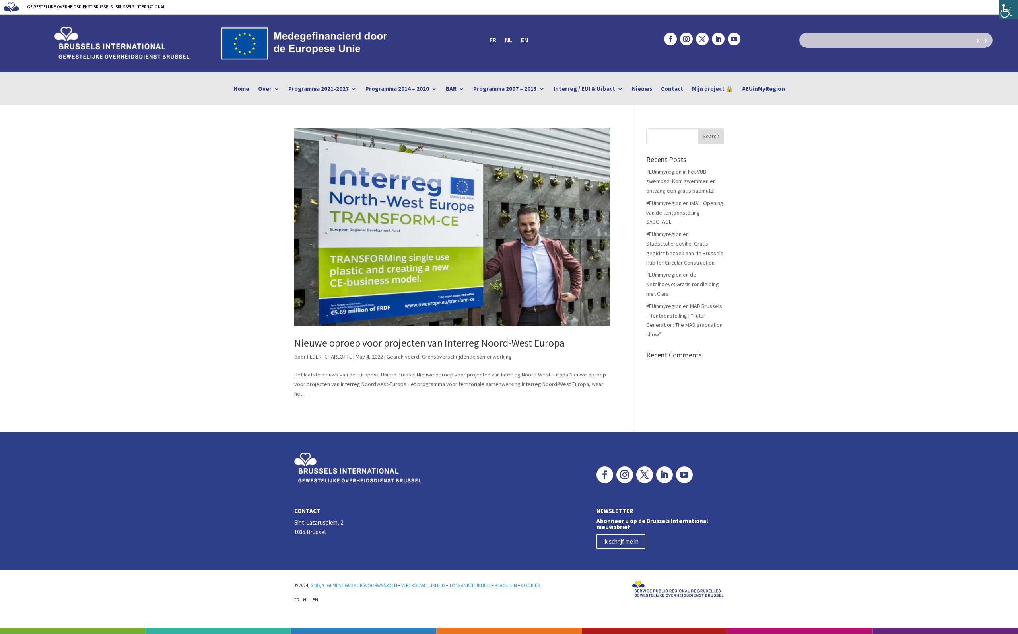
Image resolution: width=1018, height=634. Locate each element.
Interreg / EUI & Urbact (584, 88)
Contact (672, 88)
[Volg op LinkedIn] (718, 39)
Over (265, 88)
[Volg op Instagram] (686, 39)
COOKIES (530, 585)
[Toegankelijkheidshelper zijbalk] (1008, 9)
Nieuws (642, 88)
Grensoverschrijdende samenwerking (467, 356)
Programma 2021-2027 (318, 88)
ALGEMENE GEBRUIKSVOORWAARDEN (359, 585)
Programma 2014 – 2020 (397, 88)
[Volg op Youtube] (734, 39)
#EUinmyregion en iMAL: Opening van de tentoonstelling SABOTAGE (684, 212)
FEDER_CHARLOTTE (329, 356)
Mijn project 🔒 (712, 88)
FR (493, 40)
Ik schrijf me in (621, 541)
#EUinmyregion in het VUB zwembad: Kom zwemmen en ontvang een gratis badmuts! (681, 181)
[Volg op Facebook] (670, 39)
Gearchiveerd (403, 356)
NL (508, 40)
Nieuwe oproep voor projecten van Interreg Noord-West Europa (429, 342)
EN (524, 40)
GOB (315, 585)
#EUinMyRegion (763, 88)
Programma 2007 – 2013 (505, 88)
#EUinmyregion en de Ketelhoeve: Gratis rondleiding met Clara (682, 284)
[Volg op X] (702, 39)
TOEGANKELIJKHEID (470, 585)
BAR (451, 88)
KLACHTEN (506, 585)
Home (241, 88)
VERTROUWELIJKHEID (423, 585)
